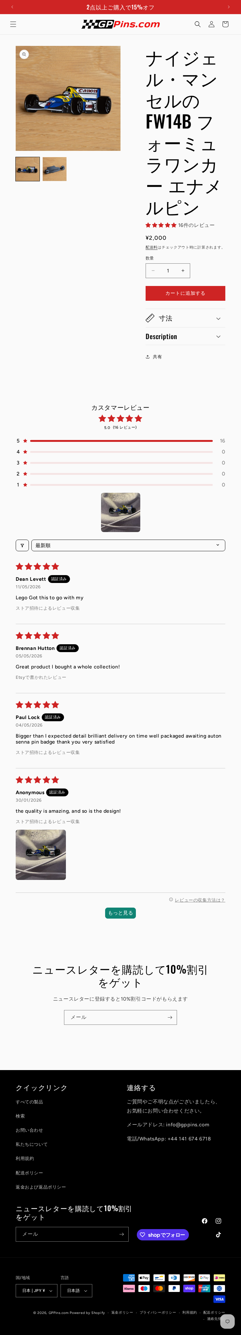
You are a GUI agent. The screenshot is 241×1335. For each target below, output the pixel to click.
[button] (13, 24)
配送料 (152, 247)
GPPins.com (59, 1313)
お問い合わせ (29, 1130)
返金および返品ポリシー (41, 1187)
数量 (150, 258)
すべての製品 (29, 1102)
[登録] (170, 1017)
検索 (20, 1116)
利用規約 (25, 1158)
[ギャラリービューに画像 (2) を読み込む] (55, 169)
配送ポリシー (29, 1173)
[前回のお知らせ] (12, 7)
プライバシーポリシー (158, 1312)
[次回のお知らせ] (229, 7)
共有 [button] (157, 357)
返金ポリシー (122, 1312)
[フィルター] (22, 545)
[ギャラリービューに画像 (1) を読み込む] (28, 169)
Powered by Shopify (87, 1313)
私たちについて (32, 1144)
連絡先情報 (216, 1319)
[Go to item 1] (120, 512)
